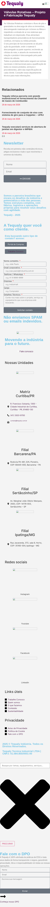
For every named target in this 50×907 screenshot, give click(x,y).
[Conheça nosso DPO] (3, 896)
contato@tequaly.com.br (18, 421)
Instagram (25, 594)
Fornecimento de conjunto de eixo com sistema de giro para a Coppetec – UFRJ (23, 113)
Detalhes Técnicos (12, 295)
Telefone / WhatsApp (14, 274)
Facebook (25, 653)
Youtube (25, 623)
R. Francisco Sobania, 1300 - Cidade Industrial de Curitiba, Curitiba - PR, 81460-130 (23, 407)
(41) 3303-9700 (17, 415)
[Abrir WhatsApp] (44, 901)
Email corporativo (12, 268)
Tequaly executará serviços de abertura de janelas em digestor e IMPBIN (24, 128)
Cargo (6, 288)
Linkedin (25, 682)
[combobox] (25, 765)
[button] (43, 4)
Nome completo (11, 261)
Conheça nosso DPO (9, 901)
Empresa (8, 281)
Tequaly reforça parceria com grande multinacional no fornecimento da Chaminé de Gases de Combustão (24, 98)
